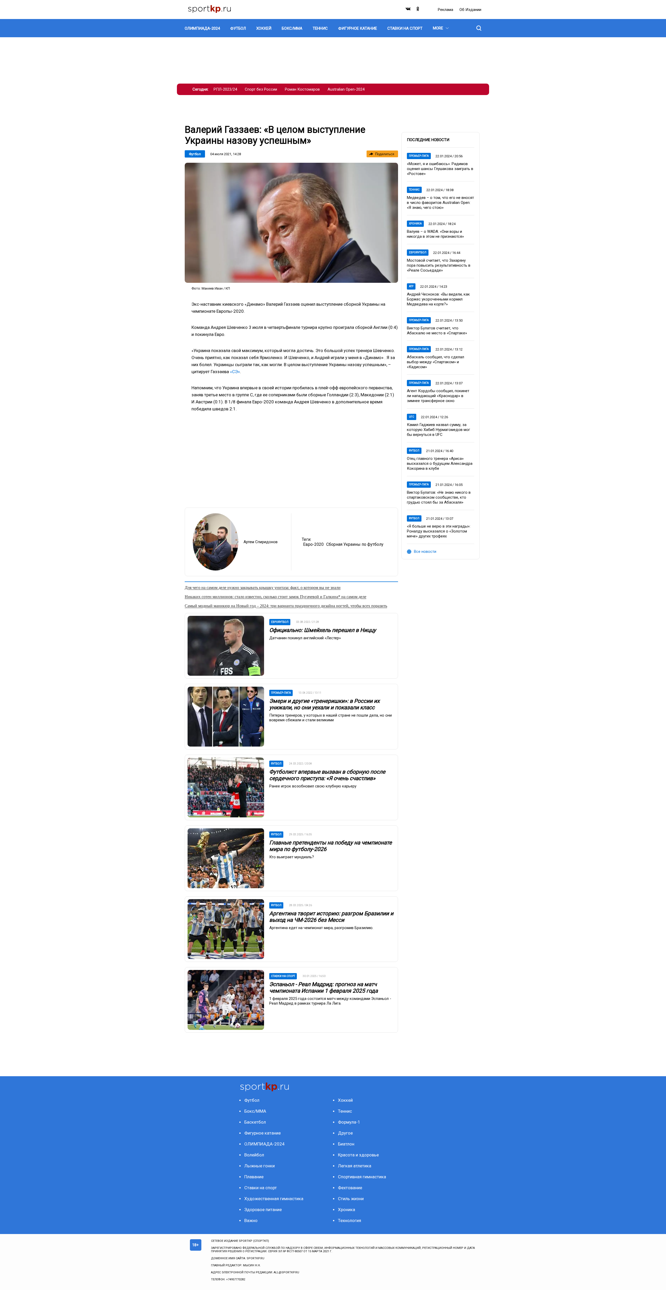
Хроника (415, 223)
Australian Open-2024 (346, 89)
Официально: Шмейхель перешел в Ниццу (322, 630)
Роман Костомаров (302, 89)
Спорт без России (261, 89)
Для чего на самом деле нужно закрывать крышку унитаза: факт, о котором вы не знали (263, 587)
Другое (345, 1133)
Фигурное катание (262, 1133)
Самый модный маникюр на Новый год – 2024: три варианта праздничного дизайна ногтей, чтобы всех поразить (286, 606)
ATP (411, 286)
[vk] (408, 10)
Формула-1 (349, 1122)
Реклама (446, 9)
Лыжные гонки (259, 1165)
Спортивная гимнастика (362, 1176)
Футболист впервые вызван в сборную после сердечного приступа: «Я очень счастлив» (327, 775)
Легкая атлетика (354, 1165)
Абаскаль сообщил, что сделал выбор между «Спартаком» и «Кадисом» (435, 362)
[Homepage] (209, 9)
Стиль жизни (351, 1198)
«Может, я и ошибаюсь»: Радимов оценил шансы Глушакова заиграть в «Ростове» (440, 168)
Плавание (254, 1176)
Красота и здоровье (358, 1154)
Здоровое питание (263, 1209)
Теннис (414, 189)
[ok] (418, 10)
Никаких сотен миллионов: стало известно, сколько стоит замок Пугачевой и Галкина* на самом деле (275, 596)
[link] (291, 223)
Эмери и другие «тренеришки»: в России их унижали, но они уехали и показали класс (324, 704)
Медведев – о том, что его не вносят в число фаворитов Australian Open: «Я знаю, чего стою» (440, 202)
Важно (251, 1220)
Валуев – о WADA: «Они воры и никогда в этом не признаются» (435, 234)
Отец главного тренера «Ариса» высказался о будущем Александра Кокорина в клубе (439, 463)
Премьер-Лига (419, 155)
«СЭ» (235, 371)
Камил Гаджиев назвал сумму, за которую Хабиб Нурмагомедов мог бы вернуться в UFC (438, 429)
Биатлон (346, 1144)
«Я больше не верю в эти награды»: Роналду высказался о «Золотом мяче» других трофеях (438, 531)
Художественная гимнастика (273, 1198)
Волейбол (254, 1154)
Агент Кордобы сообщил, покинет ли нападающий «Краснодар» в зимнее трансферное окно (438, 396)
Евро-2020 (313, 544)
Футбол (195, 154)
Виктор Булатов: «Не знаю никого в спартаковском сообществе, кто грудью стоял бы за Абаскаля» (439, 497)
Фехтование (350, 1187)
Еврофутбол (417, 252)
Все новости (425, 551)
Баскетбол (255, 1122)
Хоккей (345, 1100)
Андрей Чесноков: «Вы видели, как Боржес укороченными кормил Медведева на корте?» (438, 299)
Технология (349, 1220)
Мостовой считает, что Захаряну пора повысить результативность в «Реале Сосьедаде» (438, 265)
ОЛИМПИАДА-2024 (264, 1144)
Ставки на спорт (260, 1187)
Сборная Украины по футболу (354, 544)
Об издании (470, 9)
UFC (411, 416)
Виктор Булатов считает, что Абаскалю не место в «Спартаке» (437, 330)
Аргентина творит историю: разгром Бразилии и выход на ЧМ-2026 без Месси (331, 916)
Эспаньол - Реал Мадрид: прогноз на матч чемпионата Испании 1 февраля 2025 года (323, 987)
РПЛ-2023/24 (225, 89)
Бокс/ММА (255, 1111)
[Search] (478, 28)
